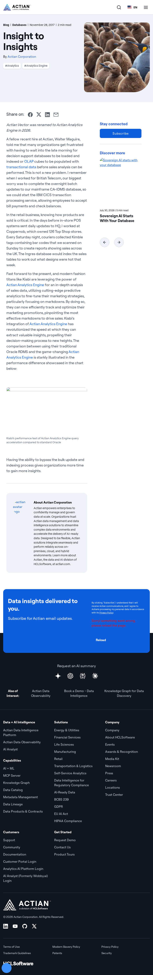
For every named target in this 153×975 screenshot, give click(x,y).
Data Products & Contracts (23, 811)
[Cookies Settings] (7, 968)
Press (109, 773)
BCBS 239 (61, 799)
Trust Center (114, 795)
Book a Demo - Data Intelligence (79, 693)
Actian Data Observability (40, 693)
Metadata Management (20, 797)
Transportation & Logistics (73, 766)
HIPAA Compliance (68, 821)
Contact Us (62, 847)
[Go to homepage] (17, 7)
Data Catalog (13, 790)
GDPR (58, 807)
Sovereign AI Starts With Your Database (117, 218)
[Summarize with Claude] (95, 676)
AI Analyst (10, 749)
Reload (101, 640)
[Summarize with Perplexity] (82, 676)
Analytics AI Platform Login (23, 869)
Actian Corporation (22, 57)
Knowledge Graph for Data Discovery (124, 693)
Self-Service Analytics (70, 773)
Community (11, 847)
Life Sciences (64, 744)
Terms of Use (11, 947)
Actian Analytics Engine (25, 285)
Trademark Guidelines (17, 953)
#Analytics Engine (35, 65)
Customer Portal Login (19, 862)
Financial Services (67, 737)
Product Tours (64, 854)
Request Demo (65, 840)
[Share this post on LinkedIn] (47, 114)
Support (9, 840)
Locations (112, 787)
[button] (104, 242)
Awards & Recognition (121, 752)
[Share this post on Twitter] (38, 114)
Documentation (14, 854)
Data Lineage (13, 804)
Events (110, 744)
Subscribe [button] (121, 133)
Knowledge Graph (16, 783)
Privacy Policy (106, 612)
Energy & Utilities (66, 730)
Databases (19, 25)
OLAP (28, 161)
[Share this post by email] (56, 114)
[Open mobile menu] (146, 7)
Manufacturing (65, 752)
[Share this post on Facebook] (30, 114)
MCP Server (12, 775)
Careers (111, 780)
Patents (57, 953)
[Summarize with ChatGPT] (70, 676)
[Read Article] (120, 181)
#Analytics (12, 65)
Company (112, 730)
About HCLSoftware (120, 737)
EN (135, 7)
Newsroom (113, 766)
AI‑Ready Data (64, 792)
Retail (58, 759)
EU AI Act (61, 814)
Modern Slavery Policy (66, 947)
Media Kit (112, 759)
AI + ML (8, 768)
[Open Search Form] (119, 7)
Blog (6, 25)
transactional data (21, 167)
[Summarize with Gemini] (58, 676)
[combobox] (132, 7)
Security (106, 953)
